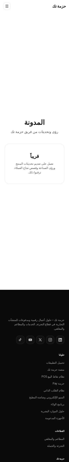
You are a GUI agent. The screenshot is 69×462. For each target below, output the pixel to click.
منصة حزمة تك (55, 369)
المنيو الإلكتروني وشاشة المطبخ (46, 397)
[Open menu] (7, 6)
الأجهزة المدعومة (54, 418)
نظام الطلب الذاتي (54, 390)
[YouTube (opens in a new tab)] (30, 340)
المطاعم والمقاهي (54, 438)
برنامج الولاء (57, 404)
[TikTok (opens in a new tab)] (20, 340)
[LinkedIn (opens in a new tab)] (60, 340)
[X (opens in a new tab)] (40, 340)
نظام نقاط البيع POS (53, 376)
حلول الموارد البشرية (52, 411)
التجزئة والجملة (55, 445)
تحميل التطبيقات (55, 362)
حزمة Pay (58, 383)
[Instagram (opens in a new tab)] (50, 340)
